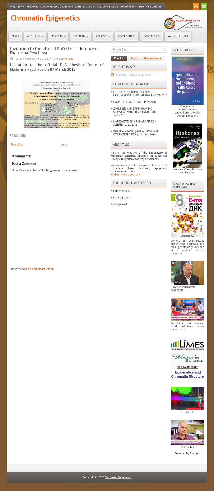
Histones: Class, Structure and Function (188, 171)
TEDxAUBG (187, 412)
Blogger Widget (144, 75)
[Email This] (12, 135)
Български (179, 36)
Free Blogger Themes (130, 486)
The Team (80, 36)
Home (64, 144)
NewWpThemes (76, 486)
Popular (118, 58)
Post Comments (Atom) (40, 268)
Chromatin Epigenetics (45, 18)
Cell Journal (120, 204)
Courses (103, 36)
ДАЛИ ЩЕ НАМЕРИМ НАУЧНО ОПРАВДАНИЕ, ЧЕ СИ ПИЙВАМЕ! (134, 110)
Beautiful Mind (187, 447)
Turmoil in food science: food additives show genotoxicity (187, 326)
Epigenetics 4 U (122, 190)
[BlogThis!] (16, 135)
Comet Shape (126, 36)
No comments (65, 58)
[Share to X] (20, 135)
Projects (58, 36)
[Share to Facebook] (24, 135)
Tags (133, 58)
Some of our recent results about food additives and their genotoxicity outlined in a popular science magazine (187, 247)
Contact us (152, 36)
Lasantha (112, 486)
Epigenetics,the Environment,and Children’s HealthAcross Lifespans (187, 111)
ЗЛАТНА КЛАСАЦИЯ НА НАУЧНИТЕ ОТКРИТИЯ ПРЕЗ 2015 (136, 133)
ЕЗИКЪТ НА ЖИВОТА (127, 102)
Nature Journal (122, 197)
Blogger (195, 453)
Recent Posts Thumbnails (126, 75)
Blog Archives (152, 58)
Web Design (150, 486)
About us (35, 36)
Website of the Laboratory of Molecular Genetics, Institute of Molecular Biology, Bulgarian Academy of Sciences (85, 6)
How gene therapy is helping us (183, 288)
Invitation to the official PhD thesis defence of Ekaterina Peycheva (54, 51)
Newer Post (17, 144)
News (15, 36)
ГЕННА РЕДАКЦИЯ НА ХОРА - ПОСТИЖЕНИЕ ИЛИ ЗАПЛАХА (133, 94)
